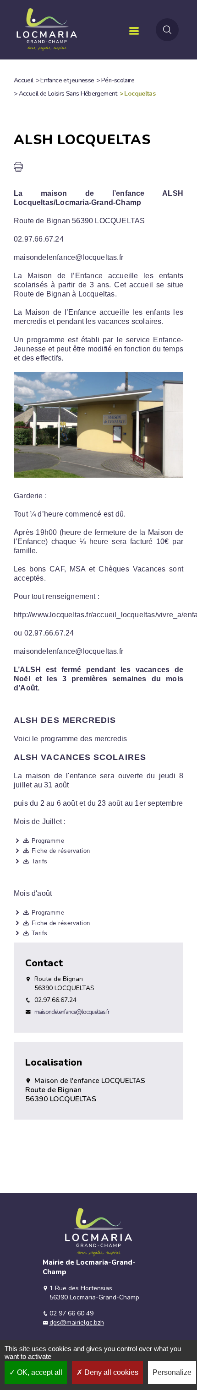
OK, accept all (38, 1372)
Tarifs (40, 861)
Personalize (172, 1372)
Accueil (23, 80)
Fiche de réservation (61, 850)
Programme (48, 840)
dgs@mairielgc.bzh (76, 1322)
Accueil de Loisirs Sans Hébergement (68, 93)
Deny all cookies (110, 1372)
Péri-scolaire (117, 80)
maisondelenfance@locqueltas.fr (71, 1012)
